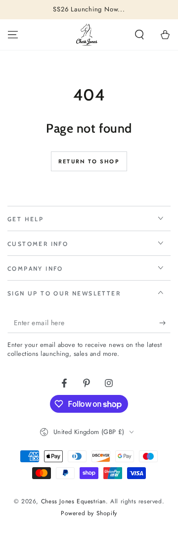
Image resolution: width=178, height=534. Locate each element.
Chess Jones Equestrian (73, 501)
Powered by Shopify (89, 513)
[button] (139, 34)
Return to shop (89, 161)
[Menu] (13, 34)
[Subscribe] (165, 323)
